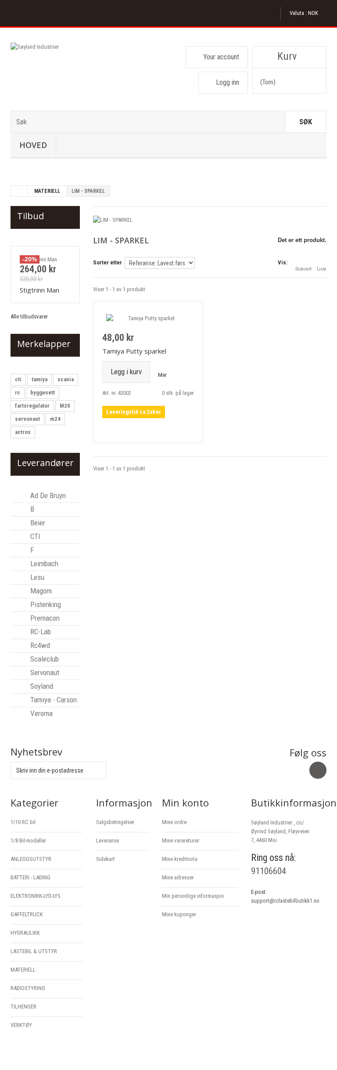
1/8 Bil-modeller (28, 840)
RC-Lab (40, 631)
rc (17, 392)
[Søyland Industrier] (59, 73)
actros (23, 432)
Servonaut (44, 672)
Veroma (41, 713)
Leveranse (107, 840)
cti (18, 379)
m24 (55, 419)
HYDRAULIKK (25, 932)
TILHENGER (23, 1006)
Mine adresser (178, 877)
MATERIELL (47, 191)
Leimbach (43, 563)
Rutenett (303, 269)
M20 (65, 405)
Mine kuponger (179, 914)
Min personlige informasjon (193, 896)
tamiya (39, 379)
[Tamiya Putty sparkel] (148, 318)
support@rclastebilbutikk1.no (285, 900)
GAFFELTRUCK (27, 914)
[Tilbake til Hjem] (19, 191)
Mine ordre (174, 822)
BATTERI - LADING (30, 877)
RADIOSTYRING (28, 988)
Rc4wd (39, 645)
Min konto (185, 802)
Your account (221, 57)
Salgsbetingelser (115, 822)
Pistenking (45, 604)
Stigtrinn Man (39, 290)
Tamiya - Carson (53, 699)
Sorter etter (107, 262)
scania (65, 379)
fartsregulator (32, 405)
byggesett (42, 392)
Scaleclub (44, 658)
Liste (321, 269)
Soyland (41, 686)
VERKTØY (21, 1025)
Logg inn (227, 82)
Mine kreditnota (179, 859)
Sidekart (105, 859)
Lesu (36, 577)
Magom (40, 590)
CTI (34, 536)
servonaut (27, 419)
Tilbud (30, 216)
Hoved (33, 145)
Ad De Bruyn (47, 495)
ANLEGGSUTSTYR (31, 859)
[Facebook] (317, 770)
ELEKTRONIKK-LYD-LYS (36, 896)
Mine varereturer (180, 840)
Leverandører (45, 463)
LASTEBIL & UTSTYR (34, 951)
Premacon (44, 618)
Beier (37, 522)
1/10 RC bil (23, 822)
